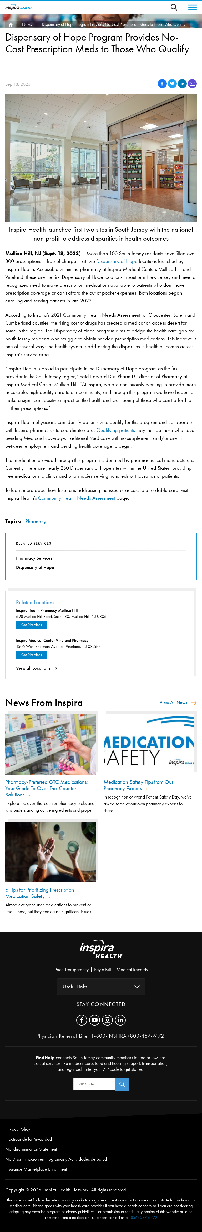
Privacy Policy (17, 1129)
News (27, 24)
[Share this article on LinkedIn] (183, 86)
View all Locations (33, 668)
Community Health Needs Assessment (76, 498)
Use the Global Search (177, 7)
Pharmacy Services (34, 558)
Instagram (107, 1020)
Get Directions (31, 625)
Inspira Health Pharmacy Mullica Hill (47, 610)
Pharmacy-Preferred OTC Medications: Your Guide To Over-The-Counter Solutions (46, 788)
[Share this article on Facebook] (163, 86)
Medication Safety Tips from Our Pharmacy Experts (138, 785)
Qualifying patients (115, 430)
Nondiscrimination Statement (31, 1149)
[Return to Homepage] (18, 7)
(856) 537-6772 (143, 1217)
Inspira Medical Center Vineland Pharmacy (52, 640)
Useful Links (75, 986)
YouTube (94, 1020)
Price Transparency (72, 969)
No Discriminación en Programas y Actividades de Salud (56, 1159)
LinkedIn (120, 1020)
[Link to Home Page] (101, 953)
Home (10, 24)
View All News (173, 702)
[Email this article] (192, 86)
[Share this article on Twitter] (173, 86)
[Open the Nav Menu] (190, 7)
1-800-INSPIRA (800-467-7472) (128, 1035)
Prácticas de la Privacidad (28, 1139)
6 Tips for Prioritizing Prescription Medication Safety (39, 893)
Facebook (81, 1020)
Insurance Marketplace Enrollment (36, 1169)
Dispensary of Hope (117, 261)
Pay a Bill (102, 969)
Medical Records (132, 969)
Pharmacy (36, 521)
